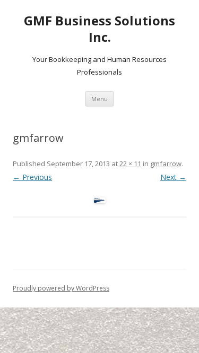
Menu (99, 99)
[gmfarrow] (99, 200)
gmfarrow (165, 163)
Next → (173, 177)
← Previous (32, 177)
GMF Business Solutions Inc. (99, 29)
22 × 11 (130, 163)
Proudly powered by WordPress (61, 288)
